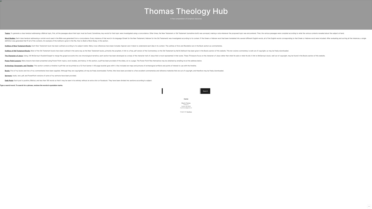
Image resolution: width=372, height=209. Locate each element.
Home (186, 99)
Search (205, 91)
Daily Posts (9, 80)
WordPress (189, 111)
